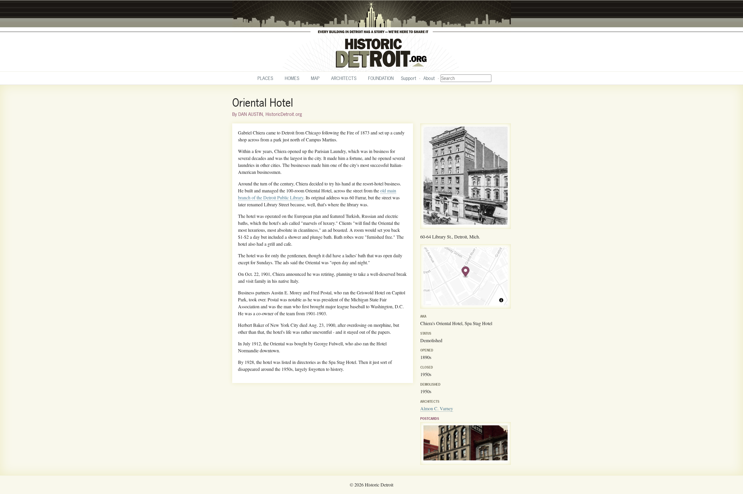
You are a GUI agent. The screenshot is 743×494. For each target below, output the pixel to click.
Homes (292, 78)
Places (265, 78)
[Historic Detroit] (371, 36)
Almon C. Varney (436, 408)
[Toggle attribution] (501, 300)
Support (408, 78)
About (429, 78)
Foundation (381, 78)
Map (315, 78)
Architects (343, 78)
